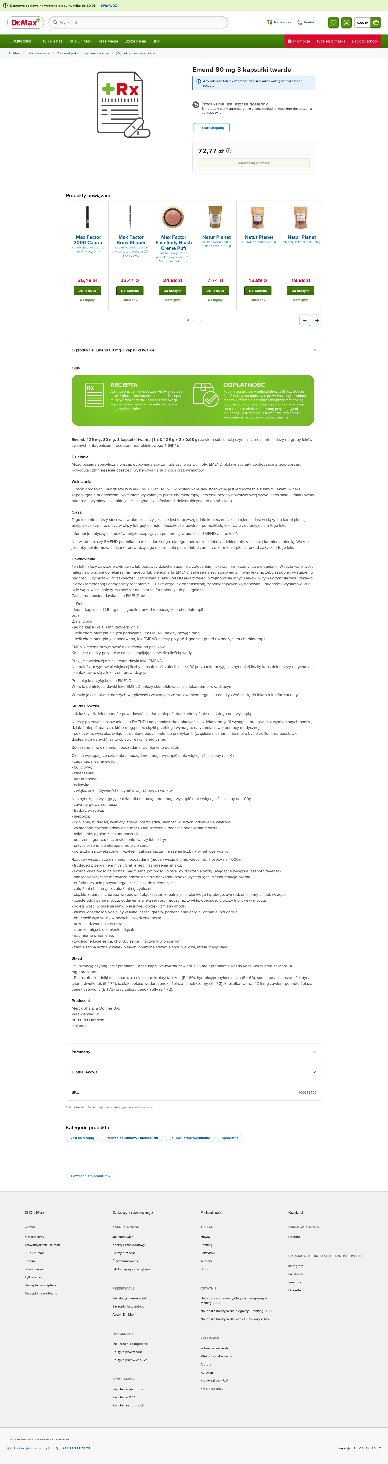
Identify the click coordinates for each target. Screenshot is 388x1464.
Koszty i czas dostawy (128, 1245)
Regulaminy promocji (127, 1405)
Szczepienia (135, 41)
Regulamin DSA (124, 1397)
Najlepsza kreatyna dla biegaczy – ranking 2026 (236, 1311)
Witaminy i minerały (215, 1348)
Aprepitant (230, 1138)
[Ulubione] (333, 22)
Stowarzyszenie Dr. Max (42, 1245)
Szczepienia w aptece (40, 1285)
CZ (361, 1448)
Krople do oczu (212, 1388)
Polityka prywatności (127, 1352)
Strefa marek (34, 1269)
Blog (156, 41)
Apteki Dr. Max (123, 1314)
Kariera (30, 1261)
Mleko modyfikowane (216, 1356)
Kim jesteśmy (34, 1236)
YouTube (294, 1282)
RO (374, 1448)
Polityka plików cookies (130, 1360)
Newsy (205, 1236)
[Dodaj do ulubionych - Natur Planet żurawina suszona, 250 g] (274, 206)
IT (379, 1448)
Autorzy (206, 1261)
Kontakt (294, 1236)
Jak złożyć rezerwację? (129, 1298)
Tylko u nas (52, 41)
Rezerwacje (108, 41)
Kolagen (207, 1372)
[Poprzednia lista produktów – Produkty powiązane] (305, 320)
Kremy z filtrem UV (214, 1380)
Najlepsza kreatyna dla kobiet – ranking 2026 (235, 1319)
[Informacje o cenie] (229, 150)
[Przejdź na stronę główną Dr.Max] (25, 22)
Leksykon (208, 1253)
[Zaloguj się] (346, 22)
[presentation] (87, 217)
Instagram (295, 1266)
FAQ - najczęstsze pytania (131, 1269)
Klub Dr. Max (80, 41)
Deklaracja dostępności (130, 1344)
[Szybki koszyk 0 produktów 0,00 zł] (375, 22)
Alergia (206, 1364)
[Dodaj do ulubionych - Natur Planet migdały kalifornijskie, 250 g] (317, 206)
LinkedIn (294, 1290)
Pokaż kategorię (211, 128)
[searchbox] (138, 22)
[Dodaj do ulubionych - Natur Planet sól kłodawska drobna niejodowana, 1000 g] (231, 206)
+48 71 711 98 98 (76, 1448)
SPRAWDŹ (108, 5)
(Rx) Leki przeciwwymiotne (190, 1138)
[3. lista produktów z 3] (200, 320)
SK (367, 1448)
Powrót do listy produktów (90, 1176)
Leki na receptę (82, 1138)
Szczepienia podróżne (41, 1293)
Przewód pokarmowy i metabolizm (132, 1138)
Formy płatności (124, 1253)
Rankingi (207, 1245)
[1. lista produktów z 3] (188, 320)
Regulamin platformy (127, 1389)
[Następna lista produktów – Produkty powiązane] (317, 320)
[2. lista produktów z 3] (194, 320)
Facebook (295, 1274)
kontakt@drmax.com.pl (31, 1448)
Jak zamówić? (122, 1236)
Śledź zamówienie (125, 1261)
